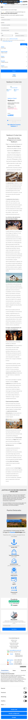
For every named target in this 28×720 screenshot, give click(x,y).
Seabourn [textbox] (3, 57)
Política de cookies (14, 644)
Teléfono (17, 33)
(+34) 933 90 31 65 (19, 656)
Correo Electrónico (5, 27)
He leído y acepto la (10, 38)
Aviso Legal (14, 641)
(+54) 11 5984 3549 (18, 660)
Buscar (14, 71)
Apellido (3, 22)
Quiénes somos (14, 640)
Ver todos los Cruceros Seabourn (14, 125)
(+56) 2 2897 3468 (17, 662)
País (2, 33)
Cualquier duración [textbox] (4, 62)
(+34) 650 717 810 (17, 651)
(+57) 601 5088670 (18, 663)
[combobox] (14, 47)
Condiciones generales (14, 646)
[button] (8, 120)
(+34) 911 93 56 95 (19, 655)
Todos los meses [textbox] (4, 52)
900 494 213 (17, 654)
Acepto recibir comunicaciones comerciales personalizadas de (14, 41)
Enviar (24, 44)
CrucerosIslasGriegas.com (14, 638)
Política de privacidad (14, 643)
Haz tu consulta (14, 647)
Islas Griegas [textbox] (3, 48)
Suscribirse (14, 629)
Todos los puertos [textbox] (4, 66)
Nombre (3, 17)
